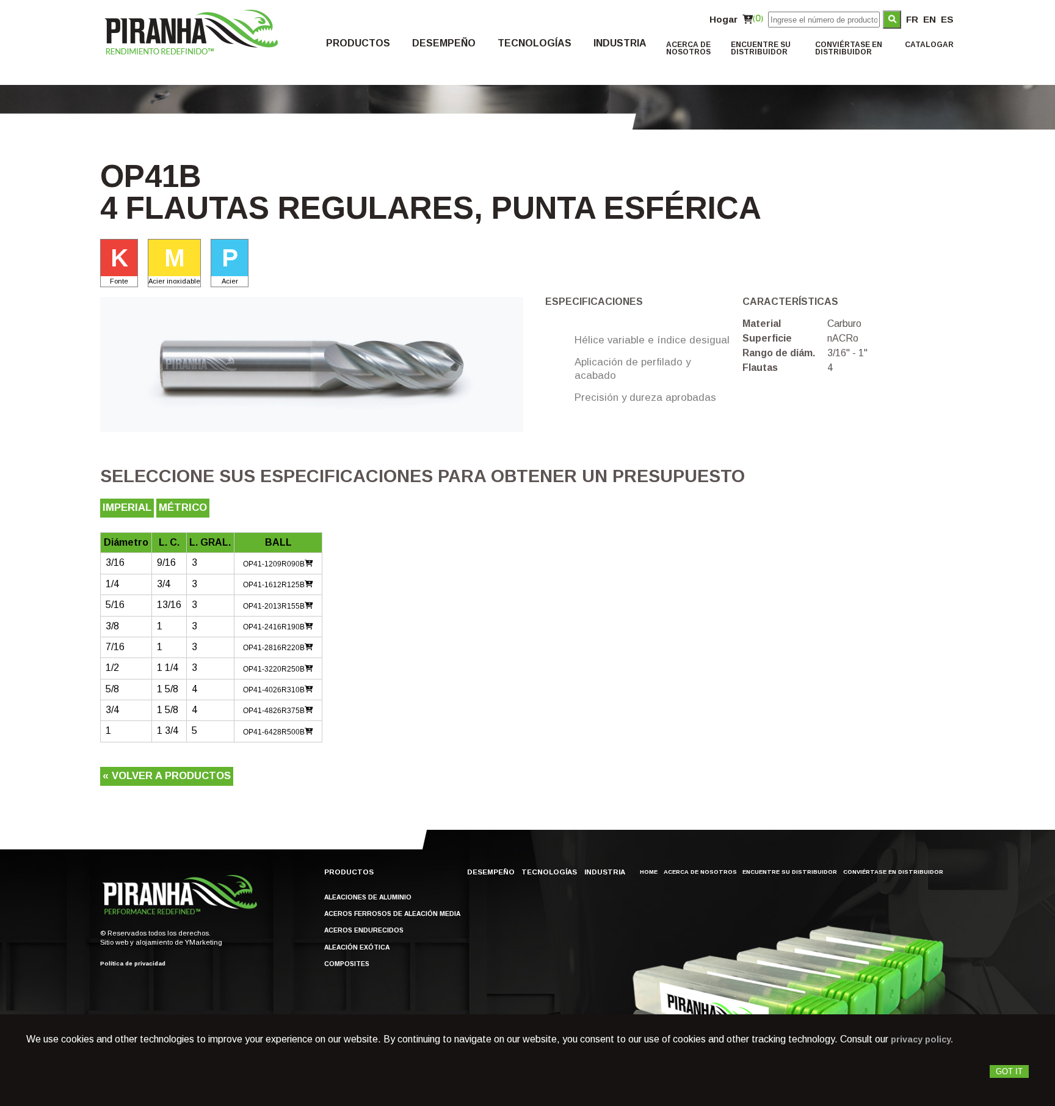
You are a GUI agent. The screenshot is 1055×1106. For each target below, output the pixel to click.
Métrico (183, 507)
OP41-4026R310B (274, 690)
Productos (358, 43)
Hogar (723, 19)
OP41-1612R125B (274, 584)
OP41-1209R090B (274, 564)
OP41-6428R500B (274, 732)
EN (929, 19)
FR (912, 19)
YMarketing (203, 942)
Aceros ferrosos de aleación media (392, 914)
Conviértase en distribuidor (848, 48)
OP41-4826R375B (274, 710)
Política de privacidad (132, 964)
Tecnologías (534, 43)
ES (947, 19)
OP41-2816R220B (274, 647)
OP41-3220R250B (274, 669)
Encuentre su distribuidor (761, 48)
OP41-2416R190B (274, 627)
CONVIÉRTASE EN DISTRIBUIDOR (893, 871)
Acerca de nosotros (688, 48)
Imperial (127, 507)
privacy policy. (922, 1039)
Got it (1009, 1071)
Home (649, 871)
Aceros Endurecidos (364, 931)
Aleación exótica (357, 948)
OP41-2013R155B (274, 606)
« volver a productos (167, 776)
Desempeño (444, 43)
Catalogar (929, 44)
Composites (346, 964)
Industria (620, 43)
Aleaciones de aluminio (367, 898)
